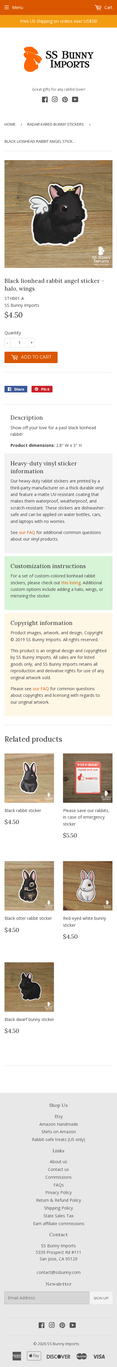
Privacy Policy (58, 1192)
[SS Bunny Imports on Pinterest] (65, 100)
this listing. (72, 582)
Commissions (58, 1177)
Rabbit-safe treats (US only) (58, 1139)
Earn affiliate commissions (58, 1223)
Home (10, 124)
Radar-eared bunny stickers (55, 124)
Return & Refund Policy (58, 1200)
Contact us (58, 1169)
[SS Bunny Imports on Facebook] (45, 100)
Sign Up (101, 1298)
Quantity (12, 333)
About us (58, 1161)
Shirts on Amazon (58, 1131)
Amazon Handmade (58, 1124)
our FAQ (27, 532)
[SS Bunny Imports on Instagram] (55, 100)
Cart (107, 7)
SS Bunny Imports (63, 1343)
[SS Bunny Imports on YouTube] (75, 100)
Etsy (59, 1116)
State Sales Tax (59, 1216)
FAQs (58, 1185)
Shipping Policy (58, 1208)
